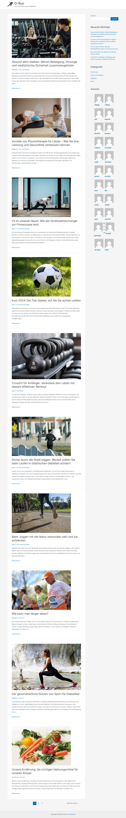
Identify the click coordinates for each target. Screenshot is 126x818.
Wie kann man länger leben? (30, 613)
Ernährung (15, 777)
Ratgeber (15, 69)
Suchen (93, 16)
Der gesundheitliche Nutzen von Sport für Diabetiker (46, 694)
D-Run (19, 3)
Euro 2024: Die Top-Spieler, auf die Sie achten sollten (46, 300)
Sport (13, 229)
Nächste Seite (72, 803)
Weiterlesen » (16, 88)
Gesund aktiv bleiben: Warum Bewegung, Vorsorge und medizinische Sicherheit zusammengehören (104, 34)
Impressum (71, 814)
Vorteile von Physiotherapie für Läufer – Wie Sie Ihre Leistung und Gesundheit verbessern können (104, 42)
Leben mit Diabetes (97, 75)
